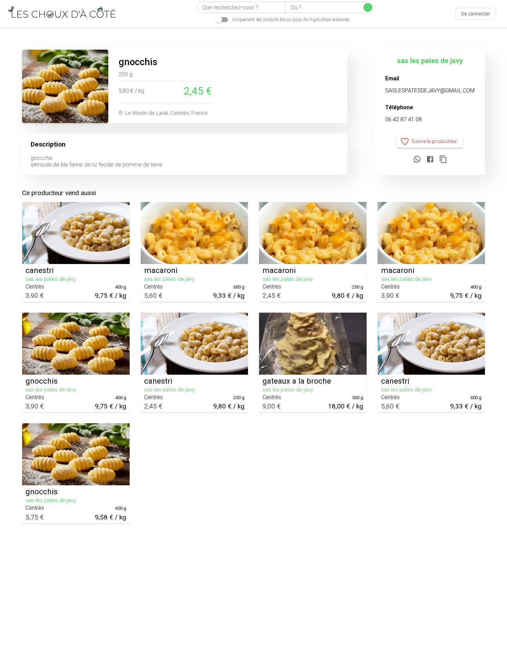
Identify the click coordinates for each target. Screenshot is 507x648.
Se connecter (475, 14)
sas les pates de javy (430, 61)
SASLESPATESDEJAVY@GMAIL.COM (430, 90)
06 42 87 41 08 (403, 119)
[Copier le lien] (443, 160)
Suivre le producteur (434, 141)
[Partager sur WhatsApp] (417, 160)
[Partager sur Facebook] (430, 160)
